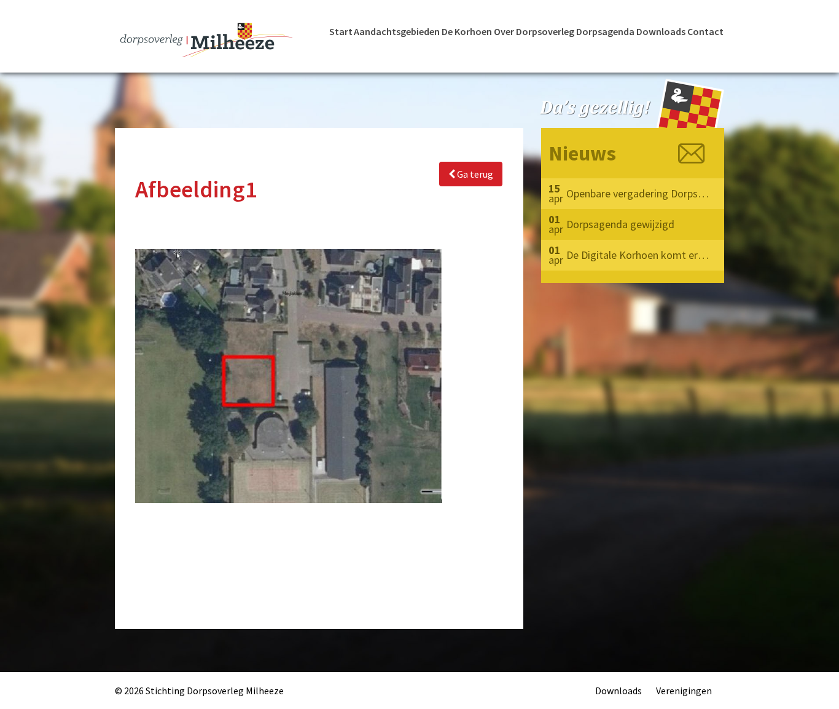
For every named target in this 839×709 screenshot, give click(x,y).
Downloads (660, 31)
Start (341, 31)
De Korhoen (467, 31)
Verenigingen (684, 690)
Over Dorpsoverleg (534, 31)
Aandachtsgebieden (397, 31)
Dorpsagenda (605, 31)
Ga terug (474, 174)
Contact (705, 31)
